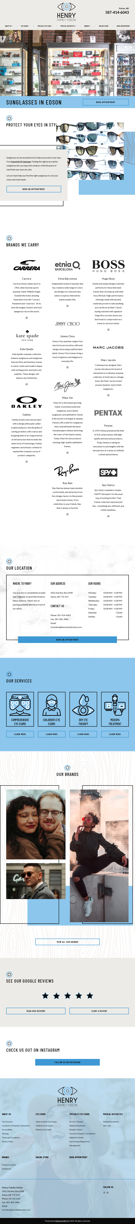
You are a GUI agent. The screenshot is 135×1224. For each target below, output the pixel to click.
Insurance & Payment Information (16, 1125)
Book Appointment (123, 26)
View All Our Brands (67, 942)
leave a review (99, 1011)
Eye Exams (24, 26)
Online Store (103, 26)
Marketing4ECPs (62, 1221)
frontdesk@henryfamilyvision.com (66, 627)
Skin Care (107, 1125)
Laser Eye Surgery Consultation (82, 1133)
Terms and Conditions (11, 1137)
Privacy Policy (7, 1141)
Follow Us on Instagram (67, 1062)
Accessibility (7, 1129)
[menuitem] (9, 26)
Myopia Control (75, 1129)
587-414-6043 (117, 12)
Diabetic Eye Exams (44, 1129)
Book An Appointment (67, 639)
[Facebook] (104, 1192)
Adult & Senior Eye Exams (46, 1122)
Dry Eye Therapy (76, 1122)
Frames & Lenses (9, 1165)
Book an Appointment (34, 189)
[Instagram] (27, 317)
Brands (86, 26)
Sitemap (5, 1133)
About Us (8, 26)
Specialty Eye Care (44, 26)
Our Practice (7, 1122)
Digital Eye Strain (76, 1137)
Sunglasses (6, 1169)
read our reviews (36, 1011)
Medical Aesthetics (68, 26)
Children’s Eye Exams (44, 1125)
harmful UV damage (21, 161)
